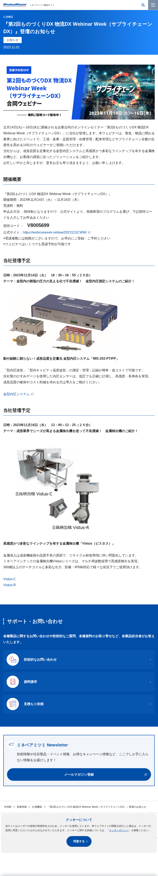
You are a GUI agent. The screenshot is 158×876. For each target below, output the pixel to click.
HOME (8, 806)
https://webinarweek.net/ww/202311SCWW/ (55, 232)
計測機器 (37, 806)
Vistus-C (9, 579)
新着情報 (22, 806)
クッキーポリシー (119, 830)
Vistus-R (9, 585)
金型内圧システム (16, 394)
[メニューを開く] (153, 5)
